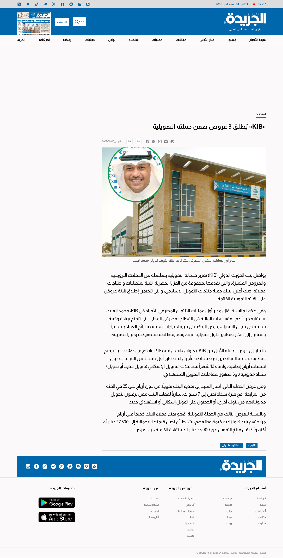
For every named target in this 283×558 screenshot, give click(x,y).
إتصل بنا (155, 498)
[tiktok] (37, 4)
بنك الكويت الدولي (231, 445)
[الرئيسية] (245, 19)
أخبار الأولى (207, 39)
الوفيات (191, 535)
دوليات (90, 39)
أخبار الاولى (260, 511)
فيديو (232, 39)
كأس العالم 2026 (186, 498)
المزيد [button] (21, 39)
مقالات (181, 39)
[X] (54, 4)
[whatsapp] (19, 4)
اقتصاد (134, 39)
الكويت (251, 445)
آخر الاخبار (261, 498)
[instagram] (79, 4)
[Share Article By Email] (166, 141)
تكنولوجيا (190, 523)
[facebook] (62, 4)
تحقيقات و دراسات (185, 511)
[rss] (87, 4)
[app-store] (57, 515)
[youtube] (71, 4)
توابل (112, 39)
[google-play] (57, 500)
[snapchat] (28, 4)
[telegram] (45, 4)
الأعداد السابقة (151, 504)
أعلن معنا (154, 517)
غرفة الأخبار (257, 39)
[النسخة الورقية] (34, 21)
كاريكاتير (190, 529)
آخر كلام (44, 39)
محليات (157, 39)
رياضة (67, 39)
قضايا (192, 517)
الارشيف (62, 21)
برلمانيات (227, 498)
